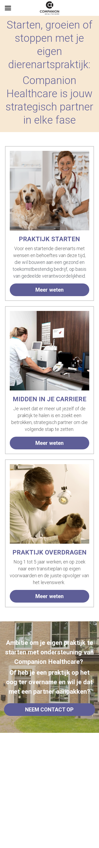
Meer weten (49, 290)
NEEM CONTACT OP (49, 709)
